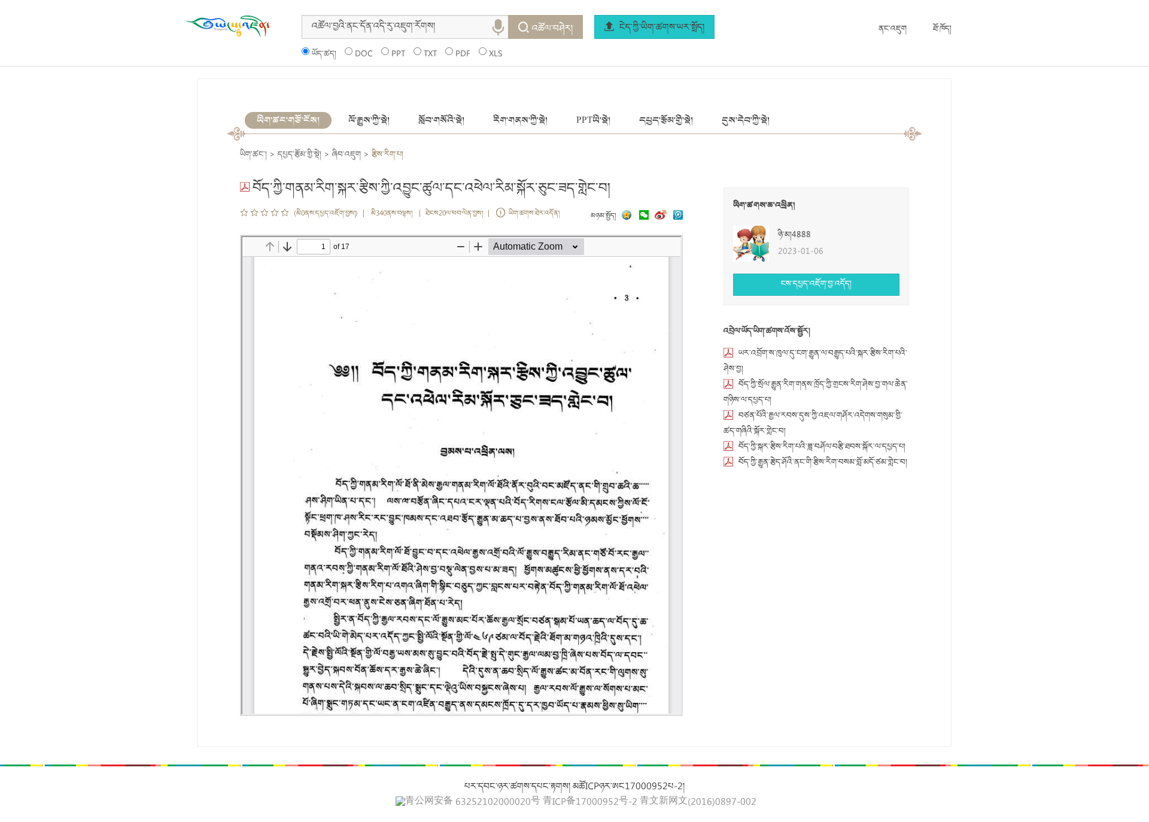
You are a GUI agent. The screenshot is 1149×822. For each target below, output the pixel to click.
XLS (495, 54)
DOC (364, 54)
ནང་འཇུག (893, 29)
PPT (398, 54)
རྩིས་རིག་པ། (387, 155)
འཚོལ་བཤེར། (552, 29)
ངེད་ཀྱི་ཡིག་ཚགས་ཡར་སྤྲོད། (660, 28)
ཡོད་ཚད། (324, 54)
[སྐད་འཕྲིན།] (641, 216)
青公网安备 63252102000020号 (472, 802)
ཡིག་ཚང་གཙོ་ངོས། (288, 120)
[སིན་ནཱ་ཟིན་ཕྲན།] (662, 216)
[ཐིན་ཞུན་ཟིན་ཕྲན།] (678, 216)
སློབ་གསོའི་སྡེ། (441, 120)
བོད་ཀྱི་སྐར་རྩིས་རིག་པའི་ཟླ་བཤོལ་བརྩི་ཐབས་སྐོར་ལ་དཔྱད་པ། (821, 447)
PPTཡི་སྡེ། (593, 120)
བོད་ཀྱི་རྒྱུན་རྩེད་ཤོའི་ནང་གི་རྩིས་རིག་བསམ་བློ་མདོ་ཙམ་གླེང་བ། (822, 462)
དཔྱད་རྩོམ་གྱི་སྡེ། (666, 120)
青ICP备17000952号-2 (590, 803)
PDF (462, 54)
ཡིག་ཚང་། (253, 155)
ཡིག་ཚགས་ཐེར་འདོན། (534, 214)
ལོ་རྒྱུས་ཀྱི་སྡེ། (369, 120)
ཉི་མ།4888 (794, 235)
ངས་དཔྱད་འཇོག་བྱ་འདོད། (816, 284)
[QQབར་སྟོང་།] (625, 216)
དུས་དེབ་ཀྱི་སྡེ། (746, 120)
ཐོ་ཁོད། (942, 29)
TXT (430, 54)
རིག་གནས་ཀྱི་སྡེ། (520, 120)
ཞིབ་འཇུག (346, 155)
